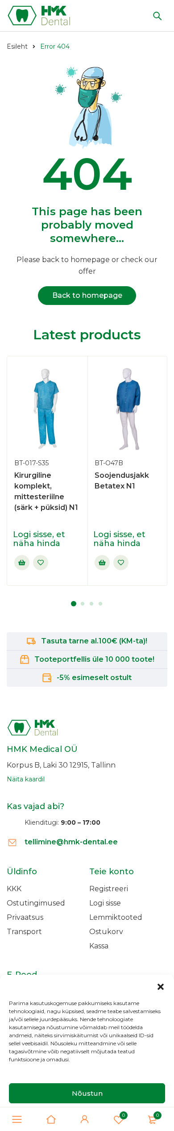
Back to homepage (87, 295)
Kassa (98, 946)
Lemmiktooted (115, 917)
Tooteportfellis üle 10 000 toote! (94, 659)
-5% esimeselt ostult (94, 677)
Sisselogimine (21, 562)
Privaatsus (25, 917)
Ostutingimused (36, 903)
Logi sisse (105, 903)
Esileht (17, 46)
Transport (24, 931)
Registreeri (108, 889)
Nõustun (87, 1093)
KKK (14, 889)
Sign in (85, 1119)
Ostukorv (106, 931)
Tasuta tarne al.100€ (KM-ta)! (94, 641)
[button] (160, 985)
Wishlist (123, 1115)
